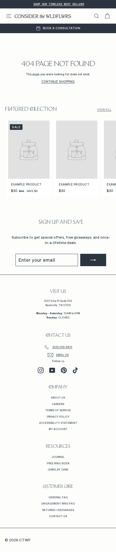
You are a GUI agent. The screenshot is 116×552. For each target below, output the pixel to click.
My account (58, 429)
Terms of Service (58, 410)
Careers (58, 404)
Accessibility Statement (58, 422)
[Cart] (107, 16)
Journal (58, 456)
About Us (58, 397)
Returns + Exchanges (58, 510)
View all (104, 109)
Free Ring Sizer (58, 463)
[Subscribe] (93, 260)
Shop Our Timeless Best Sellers (59, 4)
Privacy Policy (58, 416)
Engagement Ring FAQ (58, 503)
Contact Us (58, 516)
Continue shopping (58, 81)
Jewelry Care (58, 469)
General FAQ (58, 497)
